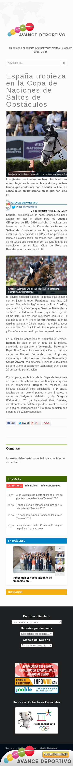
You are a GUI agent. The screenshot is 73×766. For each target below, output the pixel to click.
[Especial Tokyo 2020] (36, 675)
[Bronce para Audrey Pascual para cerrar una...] (59, 570)
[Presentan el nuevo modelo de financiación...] (59, 556)
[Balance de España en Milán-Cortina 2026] (59, 563)
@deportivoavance (26, 206)
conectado (39, 458)
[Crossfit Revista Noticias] (36, 684)
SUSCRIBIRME (56, 754)
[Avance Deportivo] (36, 30)
